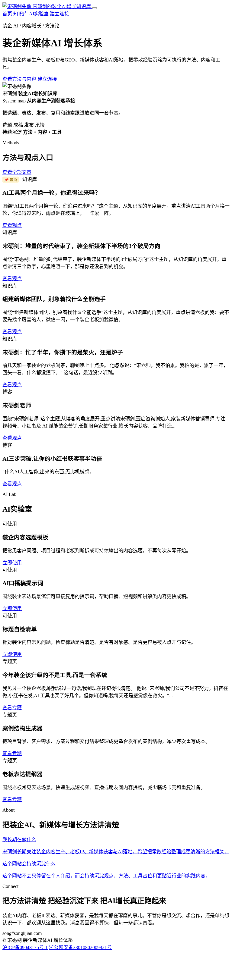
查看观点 (12, 225)
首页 (7, 13)
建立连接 (59, 13)
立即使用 (12, 562)
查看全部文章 (16, 172)
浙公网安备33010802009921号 (80, 947)
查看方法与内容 (19, 79)
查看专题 (12, 707)
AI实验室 (39, 13)
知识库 (20, 13)
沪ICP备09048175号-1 (25, 947)
